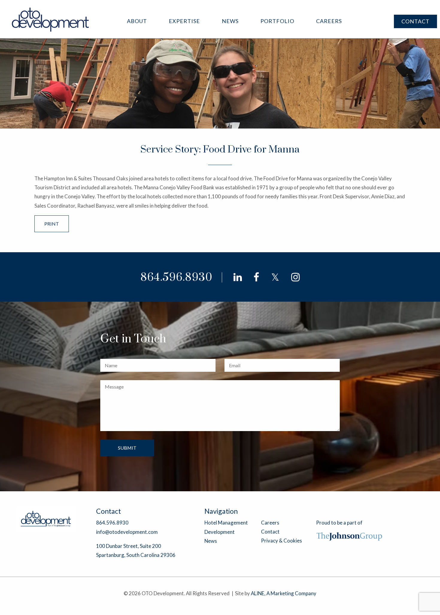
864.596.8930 (176, 277)
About (137, 21)
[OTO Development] (50, 19)
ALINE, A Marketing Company (283, 593)
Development (219, 532)
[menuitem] (136, 21)
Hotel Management (226, 522)
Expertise (184, 21)
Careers (329, 21)
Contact (415, 21)
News (230, 21)
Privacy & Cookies (281, 540)
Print (51, 223)
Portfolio (277, 21)
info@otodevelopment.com (127, 532)
